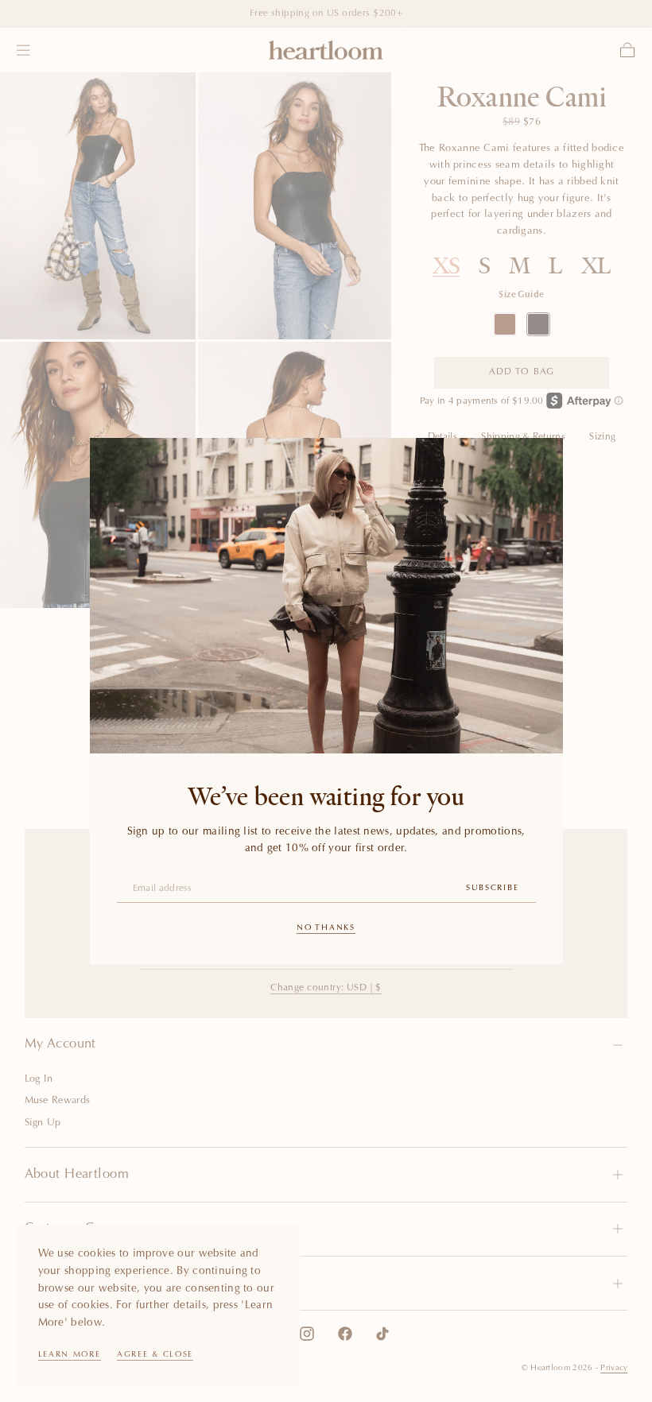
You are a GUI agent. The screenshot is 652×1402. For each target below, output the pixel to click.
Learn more (69, 1355)
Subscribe (492, 889)
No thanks (326, 928)
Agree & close (155, 1355)
